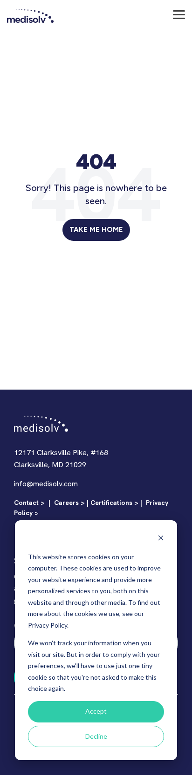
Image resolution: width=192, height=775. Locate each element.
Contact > (29, 502)
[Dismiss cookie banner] (161, 539)
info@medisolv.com (46, 484)
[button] (179, 14)
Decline (96, 736)
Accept (96, 711)
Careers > (69, 502)
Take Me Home (96, 229)
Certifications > (114, 502)
